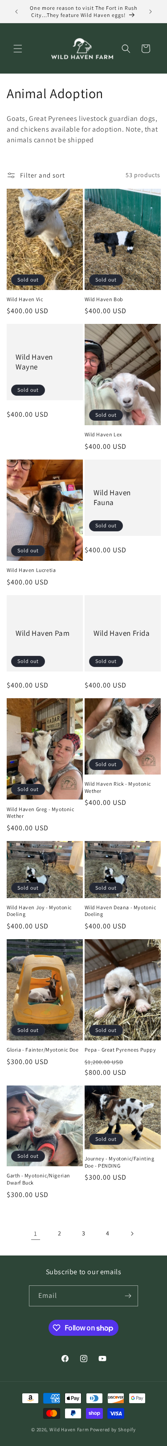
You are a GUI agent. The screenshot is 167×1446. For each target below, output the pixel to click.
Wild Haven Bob (104, 299)
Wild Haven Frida (122, 633)
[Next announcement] (150, 11)
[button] (18, 48)
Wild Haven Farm (69, 1429)
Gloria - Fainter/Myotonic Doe (42, 1049)
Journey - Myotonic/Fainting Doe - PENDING (120, 1162)
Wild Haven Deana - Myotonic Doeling (120, 911)
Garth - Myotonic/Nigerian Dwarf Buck (38, 1179)
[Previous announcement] (16, 11)
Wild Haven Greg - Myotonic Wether (40, 813)
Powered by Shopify (113, 1429)
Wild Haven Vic (25, 299)
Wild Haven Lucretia (31, 570)
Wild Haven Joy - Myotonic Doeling (39, 911)
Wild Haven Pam (42, 633)
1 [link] (35, 1233)
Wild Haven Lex (103, 434)
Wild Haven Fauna (112, 497)
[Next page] (132, 1233)
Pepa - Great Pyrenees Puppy (120, 1049)
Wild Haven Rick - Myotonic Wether (118, 787)
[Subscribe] (128, 1295)
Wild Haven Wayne (34, 362)
